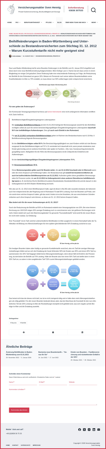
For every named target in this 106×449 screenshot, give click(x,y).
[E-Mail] (98, 429)
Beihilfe (23, 323)
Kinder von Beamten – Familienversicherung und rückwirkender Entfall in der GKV (85, 354)
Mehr (94, 22)
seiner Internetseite (54, 112)
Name (11, 382)
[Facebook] (23, 332)
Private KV (56, 33)
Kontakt (15, 445)
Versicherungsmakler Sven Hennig (39, 7)
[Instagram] (89, 429)
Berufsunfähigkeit (32, 22)
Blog (59, 22)
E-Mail (41, 382)
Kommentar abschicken (19, 410)
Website (72, 382)
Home (9, 22)
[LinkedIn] (82, 332)
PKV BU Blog (28, 33)
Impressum (36, 445)
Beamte (13, 323)
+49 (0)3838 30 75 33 (14, 433)
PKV (17, 22)
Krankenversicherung (42, 33)
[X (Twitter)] (53, 332)
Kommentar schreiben (17, 389)
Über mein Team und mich (75, 22)
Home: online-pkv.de (16, 33)
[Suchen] (93, 10)
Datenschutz (25, 445)
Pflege (49, 22)
